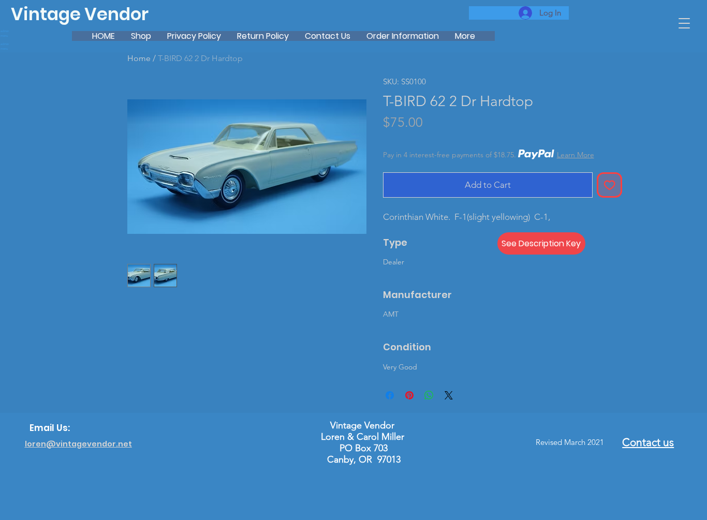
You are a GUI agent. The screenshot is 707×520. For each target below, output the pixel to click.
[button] (684, 23)
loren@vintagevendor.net (78, 444)
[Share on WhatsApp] (429, 395)
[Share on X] (449, 395)
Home (139, 58)
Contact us (648, 442)
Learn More (575, 154)
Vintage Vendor (80, 14)
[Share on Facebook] (390, 395)
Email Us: (50, 428)
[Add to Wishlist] (610, 185)
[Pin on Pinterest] (409, 395)
